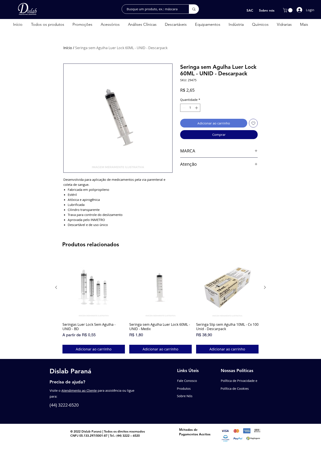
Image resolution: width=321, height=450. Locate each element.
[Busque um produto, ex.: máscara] (194, 9)
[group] (161, 305)
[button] (288, 10)
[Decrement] (183, 108)
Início (67, 47)
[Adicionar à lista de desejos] (253, 123)
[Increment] (197, 108)
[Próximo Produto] (265, 287)
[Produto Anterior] (56, 287)
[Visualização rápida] (93, 287)
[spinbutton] (190, 108)
